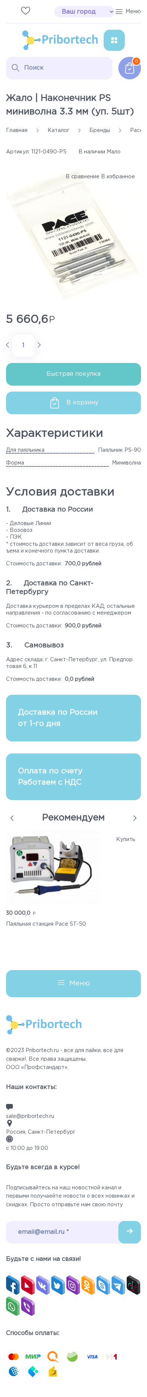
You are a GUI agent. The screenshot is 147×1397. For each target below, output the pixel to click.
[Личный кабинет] (40, 11)
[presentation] (12, 818)
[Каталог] (114, 40)
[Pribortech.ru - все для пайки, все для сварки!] (60, 40)
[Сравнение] (10, 11)
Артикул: (18, 152)
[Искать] (15, 68)
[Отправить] (129, 1232)
